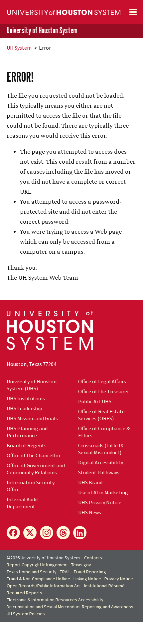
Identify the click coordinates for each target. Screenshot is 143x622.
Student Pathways (98, 472)
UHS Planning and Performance (27, 432)
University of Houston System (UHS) (32, 385)
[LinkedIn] (79, 532)
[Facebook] (13, 532)
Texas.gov (81, 565)
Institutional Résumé (104, 586)
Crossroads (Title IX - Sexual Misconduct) (102, 449)
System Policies (26, 614)
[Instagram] (46, 532)
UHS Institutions (26, 398)
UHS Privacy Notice (99, 502)
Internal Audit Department (23, 503)
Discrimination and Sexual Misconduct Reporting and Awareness (70, 607)
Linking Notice (87, 579)
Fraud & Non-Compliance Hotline (38, 579)
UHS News (89, 512)
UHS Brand (90, 482)
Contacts (93, 558)
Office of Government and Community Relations (36, 469)
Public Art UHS (94, 401)
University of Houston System (42, 30)
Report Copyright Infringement (37, 565)
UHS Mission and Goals (32, 418)
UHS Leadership (24, 408)
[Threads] (63, 532)
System (19, 47)
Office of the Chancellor (34, 455)
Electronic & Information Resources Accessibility (55, 600)
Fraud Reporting (90, 572)
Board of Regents (27, 445)
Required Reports (24, 593)
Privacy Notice (118, 579)
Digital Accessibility (100, 462)
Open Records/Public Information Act (44, 586)
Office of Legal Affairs (102, 381)
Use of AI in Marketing (103, 492)
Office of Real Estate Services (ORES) (101, 415)
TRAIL (65, 572)
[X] (30, 532)
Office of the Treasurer (103, 391)
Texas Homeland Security (32, 572)
